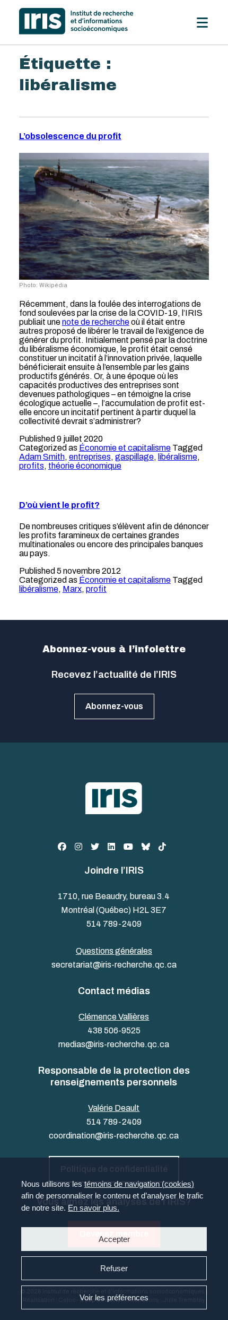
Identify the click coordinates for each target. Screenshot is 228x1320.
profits (31, 465)
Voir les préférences (114, 1297)
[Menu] (202, 22)
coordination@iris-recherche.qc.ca (114, 1135)
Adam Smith (42, 456)
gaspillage (134, 456)
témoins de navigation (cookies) (139, 1183)
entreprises (90, 456)
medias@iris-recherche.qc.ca (113, 1044)
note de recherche (95, 321)
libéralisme (177, 456)
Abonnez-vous (114, 706)
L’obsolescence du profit (70, 136)
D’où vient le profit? (59, 505)
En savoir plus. (93, 1207)
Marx (72, 588)
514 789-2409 (114, 923)
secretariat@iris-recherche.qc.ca (114, 964)
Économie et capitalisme (125, 447)
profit (96, 588)
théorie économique (84, 465)
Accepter (114, 1239)
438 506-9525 (114, 1030)
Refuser (114, 1268)
